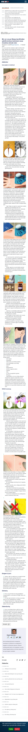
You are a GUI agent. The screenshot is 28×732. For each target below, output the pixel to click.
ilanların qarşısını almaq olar (11, 704)
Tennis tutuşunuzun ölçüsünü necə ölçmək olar (15, 21)
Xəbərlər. (5, 663)
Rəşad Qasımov (15, 44)
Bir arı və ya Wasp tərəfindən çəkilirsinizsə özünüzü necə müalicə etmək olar (14, 12)
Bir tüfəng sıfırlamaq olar (10, 714)
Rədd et (17, 729)
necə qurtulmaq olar (9, 684)
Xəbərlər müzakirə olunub (16, 7)
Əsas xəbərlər (5, 7)
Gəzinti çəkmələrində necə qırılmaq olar (13, 679)
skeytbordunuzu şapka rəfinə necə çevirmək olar (15, 10)
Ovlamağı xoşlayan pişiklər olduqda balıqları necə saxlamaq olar (14, 27)
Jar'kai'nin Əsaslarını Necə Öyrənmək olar (14, 23)
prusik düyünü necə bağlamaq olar (12, 17)
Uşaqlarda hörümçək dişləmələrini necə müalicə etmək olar (15, 15)
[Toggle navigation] (25, 1)
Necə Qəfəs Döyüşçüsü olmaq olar (12, 689)
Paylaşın (5, 624)
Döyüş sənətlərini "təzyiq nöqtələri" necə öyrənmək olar (14, 25)
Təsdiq (11, 729)
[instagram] (14, 637)
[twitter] (17, 637)
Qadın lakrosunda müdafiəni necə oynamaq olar (15, 20)
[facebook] (8, 637)
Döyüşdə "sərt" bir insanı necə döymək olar (14, 694)
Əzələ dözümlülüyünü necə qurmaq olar (14, 673)
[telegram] (11, 637)
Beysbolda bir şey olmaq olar (11, 699)
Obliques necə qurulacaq (10, 668)
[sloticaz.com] (5, 1)
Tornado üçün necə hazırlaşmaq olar (13, 18)
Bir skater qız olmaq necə (10, 709)
